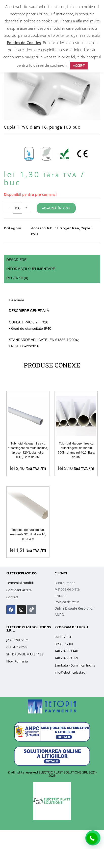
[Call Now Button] (92, 838)
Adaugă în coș (56, 208)
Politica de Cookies (24, 42)
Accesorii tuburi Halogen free (55, 228)
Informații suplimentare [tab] (30, 269)
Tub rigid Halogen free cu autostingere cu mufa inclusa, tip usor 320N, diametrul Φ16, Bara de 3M (28, 450)
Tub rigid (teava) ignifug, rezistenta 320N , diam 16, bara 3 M (28, 534)
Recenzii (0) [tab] (17, 278)
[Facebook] (10, 609)
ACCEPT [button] (79, 65)
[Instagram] (21, 609)
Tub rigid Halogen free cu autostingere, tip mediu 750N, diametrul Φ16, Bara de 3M (76, 450)
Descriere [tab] (16, 260)
